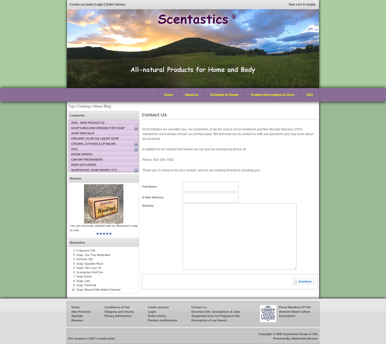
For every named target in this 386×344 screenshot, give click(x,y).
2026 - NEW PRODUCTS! (88, 122)
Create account (81, 4)
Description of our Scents (209, 320)
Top (71, 106)
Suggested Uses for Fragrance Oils (215, 315)
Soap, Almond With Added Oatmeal (98, 289)
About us (191, 95)
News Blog (102, 106)
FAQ (309, 95)
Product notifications (162, 320)
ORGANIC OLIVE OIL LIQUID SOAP (95, 138)
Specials (77, 315)
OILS (74, 149)
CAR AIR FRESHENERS (87, 159)
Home (168, 95)
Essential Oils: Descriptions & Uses (215, 311)
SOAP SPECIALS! (82, 133)
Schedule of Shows (224, 95)
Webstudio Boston (305, 338)
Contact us (199, 307)
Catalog (83, 106)
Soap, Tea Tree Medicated (93, 254)
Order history (116, 4)
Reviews (75, 178)
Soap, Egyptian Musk (89, 263)
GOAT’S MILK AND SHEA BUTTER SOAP (98, 128)
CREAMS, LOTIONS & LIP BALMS (93, 143)
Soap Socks (84, 276)
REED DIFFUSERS (83, 164)
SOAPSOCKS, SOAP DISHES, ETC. (94, 170)
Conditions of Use (117, 307)
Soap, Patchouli (86, 285)
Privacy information (118, 315)
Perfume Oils (84, 259)
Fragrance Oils (86, 250)
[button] (303, 281)
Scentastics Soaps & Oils (300, 334)
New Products (81, 311)
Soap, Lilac (83, 281)
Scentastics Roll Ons (89, 272)
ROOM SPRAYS (81, 154)
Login (99, 4)
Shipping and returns (119, 311)
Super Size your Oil (88, 267)
